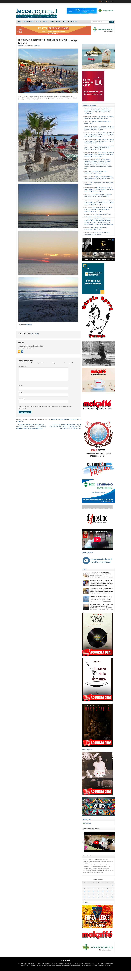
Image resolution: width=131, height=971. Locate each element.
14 (107, 891)
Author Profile (34, 334)
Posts (102, 1)
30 (84, 900)
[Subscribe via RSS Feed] (19, 351)
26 (98, 897)
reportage (28, 324)
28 (107, 897)
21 (107, 894)
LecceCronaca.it (65, 960)
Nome (21, 385)
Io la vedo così (72, 21)
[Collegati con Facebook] (22, 351)
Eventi (52, 21)
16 (84, 894)
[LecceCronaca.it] (36, 17)
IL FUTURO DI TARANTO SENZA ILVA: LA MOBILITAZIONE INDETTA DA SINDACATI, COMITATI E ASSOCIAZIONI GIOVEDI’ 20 (101, 598)
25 (93, 897)
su (87, 108)
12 (98, 891)
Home (19, 21)
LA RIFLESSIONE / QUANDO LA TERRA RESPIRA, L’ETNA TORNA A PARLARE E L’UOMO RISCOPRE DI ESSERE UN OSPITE (99, 128)
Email (21, 392)
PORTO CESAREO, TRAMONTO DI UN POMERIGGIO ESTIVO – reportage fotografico (47, 41)
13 (102, 891)
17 (89, 894)
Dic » (86, 902)
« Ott (83, 902)
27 (102, 897)
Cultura (58, 21)
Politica (45, 21)
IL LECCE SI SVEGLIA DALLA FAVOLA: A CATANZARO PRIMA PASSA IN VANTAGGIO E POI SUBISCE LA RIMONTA (65, 426)
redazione (20, 45)
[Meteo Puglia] (87, 823)
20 (102, 894)
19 (98, 894)
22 (112, 894)
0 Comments (37, 45)
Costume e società (28, 21)
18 (93, 894)
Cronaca (38, 21)
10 (89, 891)
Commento (23, 366)
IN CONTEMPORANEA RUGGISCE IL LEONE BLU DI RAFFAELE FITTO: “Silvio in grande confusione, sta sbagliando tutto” (31, 426)
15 (112, 891)
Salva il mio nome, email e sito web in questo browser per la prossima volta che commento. (45, 407)
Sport (64, 21)
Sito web (21, 399)
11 (93, 891)
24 (89, 897)
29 (112, 897)
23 (84, 897)
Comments (111, 1)
